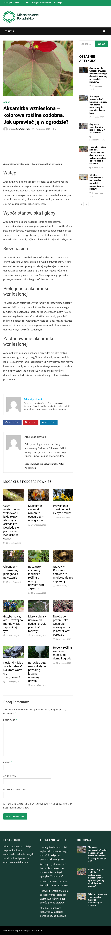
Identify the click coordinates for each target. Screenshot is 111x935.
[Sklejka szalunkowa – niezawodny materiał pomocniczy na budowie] (83, 175)
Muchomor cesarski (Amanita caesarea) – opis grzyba (36, 513)
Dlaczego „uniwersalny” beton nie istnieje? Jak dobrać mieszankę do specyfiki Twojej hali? (98, 104)
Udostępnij (14, 422)
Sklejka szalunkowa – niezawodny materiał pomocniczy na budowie (96, 182)
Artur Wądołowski (22, 129)
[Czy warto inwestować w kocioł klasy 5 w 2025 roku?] (83, 125)
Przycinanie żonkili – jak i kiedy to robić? (62, 509)
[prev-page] (81, 204)
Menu (11, 31)
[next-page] (86, 204)
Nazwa (7, 762)
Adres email (10, 775)
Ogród (6, 102)
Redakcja (58, 2)
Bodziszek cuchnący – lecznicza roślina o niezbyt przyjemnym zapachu (36, 577)
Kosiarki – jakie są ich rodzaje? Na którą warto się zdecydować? (13, 670)
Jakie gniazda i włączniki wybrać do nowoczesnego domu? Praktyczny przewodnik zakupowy (98, 75)
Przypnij (32, 422)
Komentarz (10, 720)
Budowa (84, 840)
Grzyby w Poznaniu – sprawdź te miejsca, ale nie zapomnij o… (63, 574)
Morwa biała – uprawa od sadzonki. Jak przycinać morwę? (37, 624)
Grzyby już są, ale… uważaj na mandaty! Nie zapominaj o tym (13, 624)
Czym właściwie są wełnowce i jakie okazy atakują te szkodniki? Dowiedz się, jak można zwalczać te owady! (11, 522)
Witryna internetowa (14, 789)
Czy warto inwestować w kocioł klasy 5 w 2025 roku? (97, 128)
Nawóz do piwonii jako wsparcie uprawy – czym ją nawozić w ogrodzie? (62, 625)
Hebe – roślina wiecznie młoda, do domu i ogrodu (62, 653)
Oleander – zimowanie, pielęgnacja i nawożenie (11, 572)
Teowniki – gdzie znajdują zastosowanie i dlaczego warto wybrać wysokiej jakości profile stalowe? (97, 155)
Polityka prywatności (41, 2)
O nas (26, 2)
